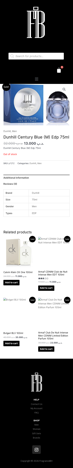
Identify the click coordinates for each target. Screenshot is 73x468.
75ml (34, 199)
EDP (34, 213)
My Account (36, 408)
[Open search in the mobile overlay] (36, 56)
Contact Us (36, 404)
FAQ (36, 412)
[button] (36, 79)
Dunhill (7, 131)
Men (14, 131)
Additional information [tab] (16, 177)
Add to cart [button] (11, 282)
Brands (36, 437)
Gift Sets (36, 433)
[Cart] (59, 70)
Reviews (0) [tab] (10, 183)
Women (36, 429)
